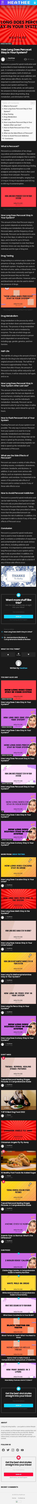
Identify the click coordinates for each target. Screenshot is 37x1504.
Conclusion (9, 139)
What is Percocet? (10, 106)
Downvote (28, 654)
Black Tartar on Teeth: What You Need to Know (18, 1336)
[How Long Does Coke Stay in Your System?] (18, 802)
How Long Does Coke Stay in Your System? (16, 815)
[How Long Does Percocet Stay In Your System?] (18, 746)
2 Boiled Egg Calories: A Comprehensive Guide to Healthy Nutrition (18, 1271)
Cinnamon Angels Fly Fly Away (15, 1142)
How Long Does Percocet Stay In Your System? (17, 759)
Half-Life (7, 119)
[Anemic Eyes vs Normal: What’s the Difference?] (18, 1223)
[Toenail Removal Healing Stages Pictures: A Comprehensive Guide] (18, 1067)
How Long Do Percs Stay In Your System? (15, 1007)
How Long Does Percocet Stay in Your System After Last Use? (18, 123)
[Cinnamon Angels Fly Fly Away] (18, 1130)
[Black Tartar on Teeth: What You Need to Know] (18, 1325)
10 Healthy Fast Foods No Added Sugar (18, 1172)
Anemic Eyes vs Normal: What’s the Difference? (17, 1236)
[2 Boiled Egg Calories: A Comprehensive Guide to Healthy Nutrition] (18, 1260)
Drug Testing (8, 114)
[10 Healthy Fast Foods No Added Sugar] (18, 1161)
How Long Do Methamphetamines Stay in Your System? (16, 975)
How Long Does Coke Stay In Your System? (16, 703)
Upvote (8, 654)
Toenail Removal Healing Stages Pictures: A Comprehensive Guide (16, 1080)
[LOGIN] (35, 3)
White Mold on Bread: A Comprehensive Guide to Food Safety (18, 1294)
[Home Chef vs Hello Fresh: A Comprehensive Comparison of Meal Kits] (18, 1348)
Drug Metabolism (10, 117)
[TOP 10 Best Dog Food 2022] (18, 1100)
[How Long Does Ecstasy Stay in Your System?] (18, 831)
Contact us (21, 1498)
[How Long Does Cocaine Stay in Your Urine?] (18, 867)
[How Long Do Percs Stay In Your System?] (18, 994)
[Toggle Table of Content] (31, 103)
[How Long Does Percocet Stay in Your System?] (18, 774)
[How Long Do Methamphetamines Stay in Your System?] (18, 962)
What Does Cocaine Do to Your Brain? (18, 1315)
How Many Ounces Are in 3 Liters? (18, 1380)
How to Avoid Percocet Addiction (16, 136)
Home (14, 1498)
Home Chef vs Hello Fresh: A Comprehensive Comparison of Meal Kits (18, 1359)
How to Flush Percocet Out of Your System (17, 129)
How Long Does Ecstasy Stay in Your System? (17, 844)
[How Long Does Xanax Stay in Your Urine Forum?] (18, 930)
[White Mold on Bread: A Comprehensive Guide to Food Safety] (18, 1283)
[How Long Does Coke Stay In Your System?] (18, 690)
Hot (3, 1058)
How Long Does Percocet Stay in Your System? (18, 110)
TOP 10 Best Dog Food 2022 (13, 1112)
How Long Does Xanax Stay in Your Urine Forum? (16, 944)
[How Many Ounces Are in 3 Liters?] (18, 1370)
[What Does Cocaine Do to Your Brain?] (18, 1305)
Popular (3, 1151)
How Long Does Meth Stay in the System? (15, 912)
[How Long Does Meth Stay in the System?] (18, 899)
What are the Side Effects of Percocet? (18, 133)
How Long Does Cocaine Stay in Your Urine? (17, 880)
